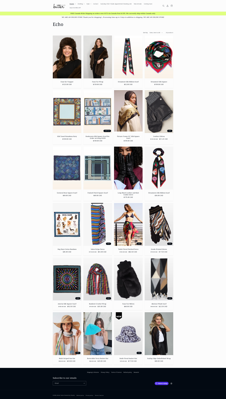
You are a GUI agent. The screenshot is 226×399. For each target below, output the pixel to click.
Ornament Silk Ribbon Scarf (128, 82)
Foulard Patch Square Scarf (98, 193)
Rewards (136, 372)
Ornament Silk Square (159, 82)
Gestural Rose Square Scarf (67, 193)
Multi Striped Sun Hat (67, 358)
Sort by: (145, 32)
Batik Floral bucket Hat (128, 358)
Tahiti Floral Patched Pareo (128, 249)
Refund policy (127, 372)
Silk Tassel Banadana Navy (67, 136)
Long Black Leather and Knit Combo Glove (128, 194)
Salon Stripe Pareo (98, 249)
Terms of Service (116, 372)
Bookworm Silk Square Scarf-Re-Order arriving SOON (98, 137)
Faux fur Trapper (67, 82)
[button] (73, 4)
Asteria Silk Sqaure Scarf (67, 304)
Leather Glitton (159, 136)
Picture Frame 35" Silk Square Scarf (128, 137)
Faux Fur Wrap (97, 82)
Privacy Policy (105, 372)
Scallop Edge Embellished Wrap (159, 358)
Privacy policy (89, 395)
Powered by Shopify (69, 395)
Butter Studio (60, 395)
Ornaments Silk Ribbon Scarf (159, 193)
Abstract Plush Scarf (158, 304)
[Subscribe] (84, 383)
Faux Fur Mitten (128, 304)
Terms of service (99, 395)
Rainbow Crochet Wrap (97, 304)
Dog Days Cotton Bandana (67, 249)
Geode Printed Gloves (159, 249)
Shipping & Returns (93, 372)
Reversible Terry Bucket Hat (97, 358)
